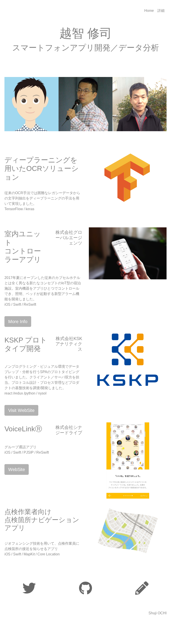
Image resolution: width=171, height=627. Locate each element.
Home (149, 10)
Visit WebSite (21, 410)
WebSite (16, 469)
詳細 (161, 10)
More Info (17, 321)
